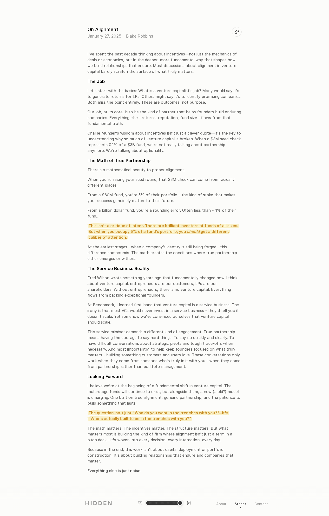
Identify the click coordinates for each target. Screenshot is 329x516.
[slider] (180, 503)
